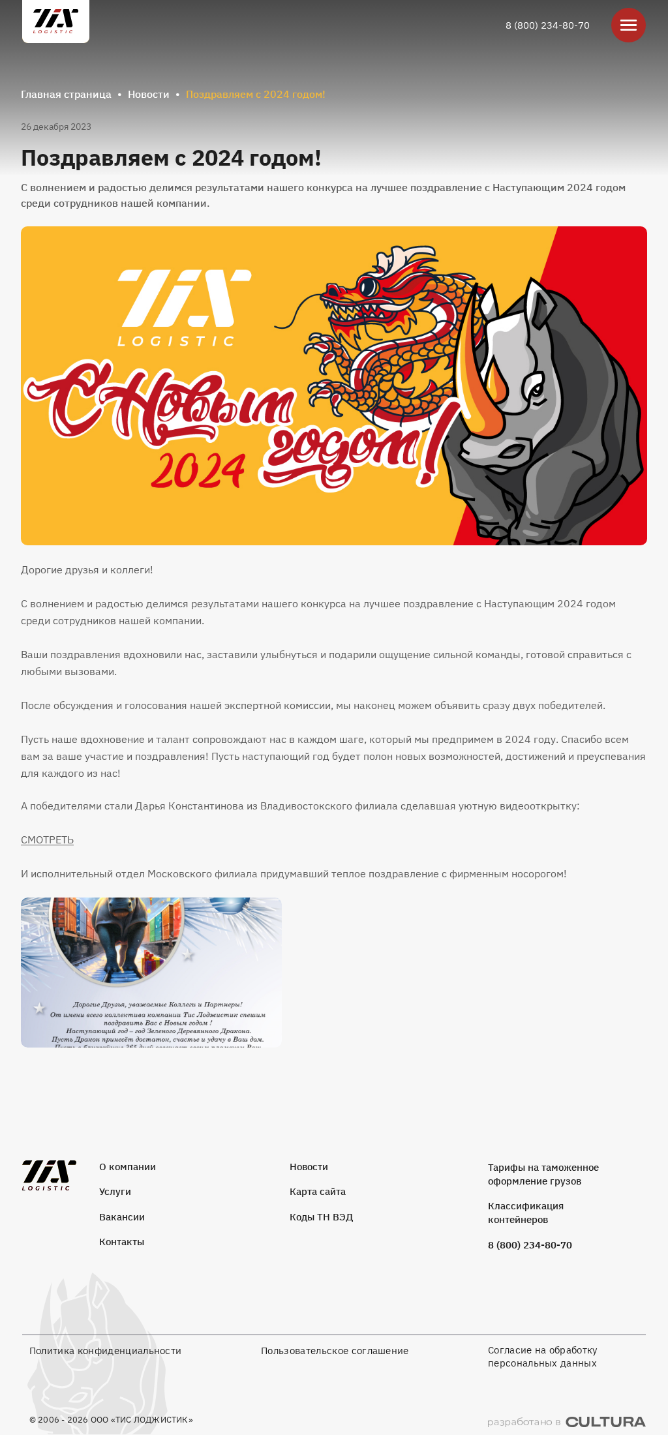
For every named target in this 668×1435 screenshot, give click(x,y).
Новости (149, 93)
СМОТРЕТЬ (47, 839)
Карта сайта (318, 1191)
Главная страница (66, 93)
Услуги (115, 1191)
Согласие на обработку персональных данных (543, 1356)
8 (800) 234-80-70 (548, 25)
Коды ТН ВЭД (321, 1217)
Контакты (121, 1241)
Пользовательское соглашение (335, 1350)
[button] (334, 385)
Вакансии (122, 1217)
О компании (127, 1166)
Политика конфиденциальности (105, 1350)
